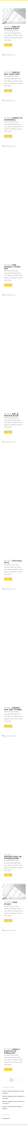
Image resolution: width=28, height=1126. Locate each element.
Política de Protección (23, 1124)
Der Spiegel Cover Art (12, 267)
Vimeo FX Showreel (13, 119)
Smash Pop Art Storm (13, 708)
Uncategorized (6, 1118)
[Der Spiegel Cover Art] (14, 203)
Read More (8, 45)
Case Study (10, 903)
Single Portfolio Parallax (12, 1051)
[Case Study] (14, 892)
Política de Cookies (4, 1124)
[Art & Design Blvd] (14, 352)
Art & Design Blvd (11, 414)
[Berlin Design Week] (14, 16)
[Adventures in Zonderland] (14, 793)
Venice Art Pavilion (12, 73)
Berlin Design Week (12, 27)
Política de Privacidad (13, 1124)
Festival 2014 (13, 561)
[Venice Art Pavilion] (14, 62)
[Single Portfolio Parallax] (14, 988)
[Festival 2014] (14, 499)
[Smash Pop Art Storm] (14, 646)
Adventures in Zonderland (13, 857)
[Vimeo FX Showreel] (14, 107)
